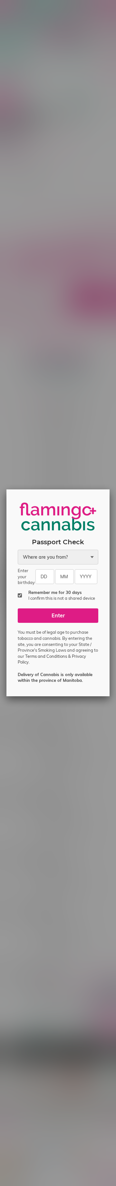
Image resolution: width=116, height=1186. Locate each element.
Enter (58, 615)
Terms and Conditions (46, 656)
